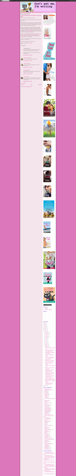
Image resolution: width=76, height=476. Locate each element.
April (46, 342)
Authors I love (47, 388)
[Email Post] (31, 43)
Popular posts (47, 427)
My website (46, 308)
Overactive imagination (48, 425)
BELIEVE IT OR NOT (48, 389)
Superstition (46, 437)
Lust (45, 419)
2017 (45, 323)
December (46, 332)
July (46, 338)
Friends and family (47, 404)
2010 (45, 385)
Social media (47, 433)
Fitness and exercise (48, 402)
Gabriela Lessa (26, 63)
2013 (45, 328)
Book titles (46, 393)
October (46, 334)
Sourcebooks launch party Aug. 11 (50, 465)
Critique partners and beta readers (50, 398)
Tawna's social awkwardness (49, 439)
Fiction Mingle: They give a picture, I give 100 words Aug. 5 (49, 470)
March (46, 343)
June (46, 339)
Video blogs (46, 444)
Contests (46, 397)
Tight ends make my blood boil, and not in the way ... (49, 376)
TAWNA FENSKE (52, 15)
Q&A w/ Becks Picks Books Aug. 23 (50, 456)
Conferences (46, 396)
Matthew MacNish (27, 57)
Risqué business (47, 431)
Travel (46, 442)
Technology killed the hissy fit (49, 378)
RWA (45, 432)
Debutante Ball (47, 400)
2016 (45, 324)
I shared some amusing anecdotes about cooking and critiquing (30, 35)
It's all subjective (47, 417)
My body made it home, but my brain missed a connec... (49, 351)
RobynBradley (26, 70)
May (46, 341)
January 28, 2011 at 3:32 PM (27, 73)
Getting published (47, 411)
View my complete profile (47, 24)
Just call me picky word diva (49, 361)
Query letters (47, 428)
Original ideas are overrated (49, 372)
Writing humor (47, 446)
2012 (45, 329)
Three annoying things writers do (50, 379)
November (46, 333)
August (46, 337)
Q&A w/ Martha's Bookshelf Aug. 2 (50, 473)
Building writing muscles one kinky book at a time (49, 371)
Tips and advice (47, 441)
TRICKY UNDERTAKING (49, 443)
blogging (46, 390)
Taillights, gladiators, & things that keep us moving (49, 374)
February (46, 345)
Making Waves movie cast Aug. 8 (49, 468)
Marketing (46, 422)
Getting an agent (47, 408)
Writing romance (47, 448)
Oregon (46, 424)
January (46, 346)
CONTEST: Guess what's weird (49, 360)
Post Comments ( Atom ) (28, 86)
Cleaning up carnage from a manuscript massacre (49, 384)
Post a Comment (23, 82)
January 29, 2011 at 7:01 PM (27, 81)
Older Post (40, 84)
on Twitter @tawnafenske (48, 309)
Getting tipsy (46, 412)
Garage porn (47, 405)
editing (46, 401)
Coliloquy (46, 395)
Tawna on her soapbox (48, 438)
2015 (45, 325)
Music (46, 423)
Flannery (25, 76)
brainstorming (47, 394)
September (47, 336)
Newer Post (22, 84)
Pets (45, 426)
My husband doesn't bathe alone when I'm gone (49, 353)
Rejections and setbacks (48, 429)
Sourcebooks (46, 434)
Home (31, 84)
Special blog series (47, 436)
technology (46, 440)
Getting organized (47, 410)
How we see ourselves (48, 414)
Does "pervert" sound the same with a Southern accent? (49, 357)
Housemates (46, 413)
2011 (45, 330)
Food (45, 403)
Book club (46, 391)
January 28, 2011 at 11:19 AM (27, 67)
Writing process (47, 447)
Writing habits (47, 445)
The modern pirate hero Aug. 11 (49, 464)
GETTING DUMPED (48, 409)
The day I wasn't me (48, 359)
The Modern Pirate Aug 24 (48, 455)
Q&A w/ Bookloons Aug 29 (48, 452)
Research (46, 430)
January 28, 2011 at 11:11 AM (27, 60)
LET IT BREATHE (47, 418)
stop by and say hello (29, 30)
